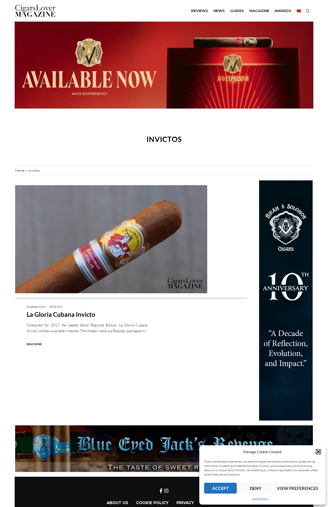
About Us (117, 503)
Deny (255, 488)
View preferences (297, 488)
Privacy (185, 503)
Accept (220, 488)
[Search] (307, 11)
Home (19, 170)
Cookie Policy (260, 498)
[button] (318, 451)
